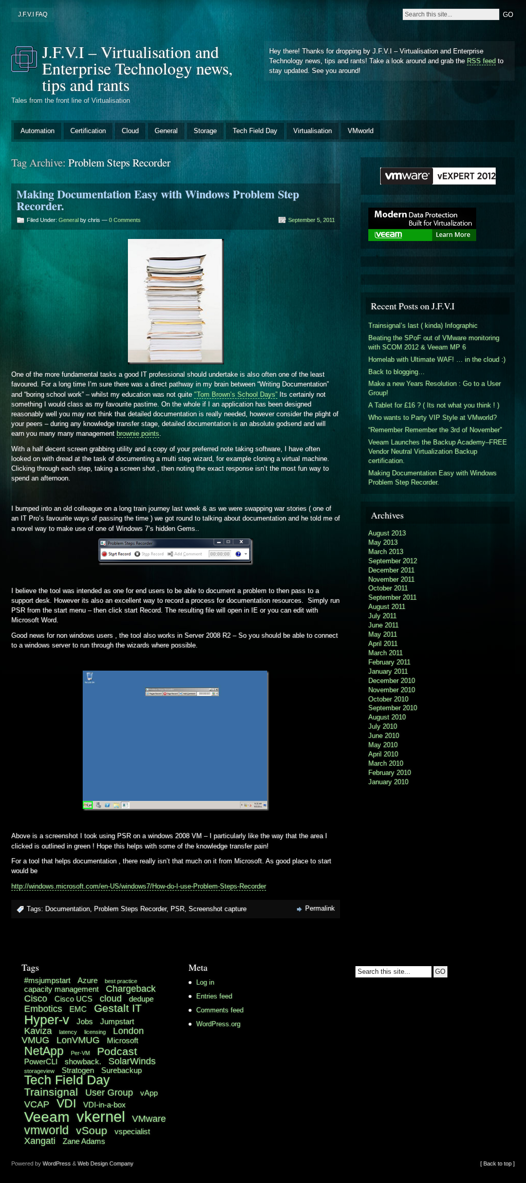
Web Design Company (106, 1163)
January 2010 (388, 782)
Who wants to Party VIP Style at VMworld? (432, 417)
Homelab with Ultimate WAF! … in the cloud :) (436, 359)
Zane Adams (84, 1141)
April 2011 (383, 644)
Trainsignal (51, 1092)
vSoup (91, 1130)
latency (68, 1032)
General (166, 131)
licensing (95, 1032)
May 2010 (383, 745)
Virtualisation (312, 131)
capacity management (61, 989)
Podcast (117, 1051)
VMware (149, 1118)
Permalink (320, 908)
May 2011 (382, 634)
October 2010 (388, 699)
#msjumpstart (47, 980)
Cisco (35, 998)
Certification (88, 131)
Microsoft (122, 1040)
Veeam (46, 1116)
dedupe (141, 998)
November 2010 (391, 690)
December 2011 (391, 570)
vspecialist (132, 1131)
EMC (78, 1009)
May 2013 (383, 542)
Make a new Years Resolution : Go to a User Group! (434, 388)
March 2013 (385, 552)
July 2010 (382, 726)
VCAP (36, 1104)
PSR (177, 909)
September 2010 (392, 708)
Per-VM (80, 1053)
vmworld (46, 1130)
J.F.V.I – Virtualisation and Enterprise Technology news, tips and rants (137, 68)
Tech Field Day (255, 131)
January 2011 (388, 671)
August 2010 (387, 717)
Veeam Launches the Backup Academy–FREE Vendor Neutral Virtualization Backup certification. (437, 451)
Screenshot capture (218, 909)
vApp (149, 1092)
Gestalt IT (118, 1008)
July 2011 (382, 616)
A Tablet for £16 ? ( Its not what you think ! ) (433, 405)
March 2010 (385, 763)
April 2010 (383, 754)
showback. (83, 1061)
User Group (109, 1092)
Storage (205, 131)
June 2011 (383, 625)
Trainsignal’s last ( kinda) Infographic (423, 325)
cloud (111, 998)
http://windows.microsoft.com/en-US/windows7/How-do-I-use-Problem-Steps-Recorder (138, 886)
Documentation (67, 909)
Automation (37, 131)
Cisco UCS (73, 998)
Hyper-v (46, 1020)
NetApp (44, 1051)
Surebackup (121, 1070)
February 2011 (389, 662)
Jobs (85, 1021)
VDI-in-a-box (104, 1104)
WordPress (57, 1163)
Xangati (39, 1140)
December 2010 (391, 681)
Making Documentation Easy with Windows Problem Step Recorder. (157, 200)
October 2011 (388, 588)
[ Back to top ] (497, 1163)
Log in (205, 982)
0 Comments (125, 220)
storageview (39, 1071)
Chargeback (131, 988)
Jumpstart (117, 1021)
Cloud (130, 131)
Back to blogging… (396, 372)
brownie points (138, 433)
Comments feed (219, 1010)
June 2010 (383, 736)
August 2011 (386, 607)
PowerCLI (41, 1061)
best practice (121, 981)
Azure (88, 980)
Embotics (43, 1008)
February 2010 (389, 773)
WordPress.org (218, 1024)
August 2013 (387, 533)
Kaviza (38, 1030)
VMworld (360, 131)
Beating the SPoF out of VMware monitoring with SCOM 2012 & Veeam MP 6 (433, 342)
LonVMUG (78, 1039)
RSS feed (481, 61)
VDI (66, 1103)
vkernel (101, 1116)
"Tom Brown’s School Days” (235, 394)
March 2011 (385, 653)
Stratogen (78, 1070)
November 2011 (391, 579)
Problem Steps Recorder (130, 909)
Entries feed (214, 996)
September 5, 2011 (311, 220)
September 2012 (392, 561)
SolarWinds (132, 1061)
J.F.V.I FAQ (32, 14)
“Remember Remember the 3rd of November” (435, 430)
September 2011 (392, 597)
